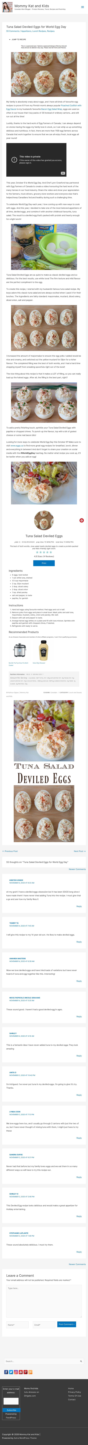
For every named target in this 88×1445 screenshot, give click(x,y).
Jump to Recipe (18, 39)
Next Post (80, 851)
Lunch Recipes (39, 31)
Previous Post (10, 851)
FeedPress (11, 1417)
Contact (72, 1399)
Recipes (51, 31)
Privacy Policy (74, 1392)
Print (44, 563)
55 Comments (12, 31)
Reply (79, 906)
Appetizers (26, 31)
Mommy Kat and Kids (31, 6)
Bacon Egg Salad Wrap (51, 109)
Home (71, 1388)
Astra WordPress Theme (25, 1438)
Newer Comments (77, 869)
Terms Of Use (74, 1396)
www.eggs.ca (17, 445)
